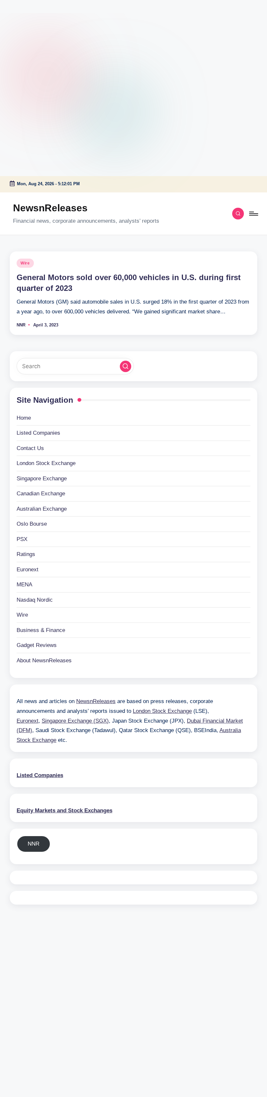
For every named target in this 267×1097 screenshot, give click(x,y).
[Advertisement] (40, 41)
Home (24, 418)
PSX (22, 539)
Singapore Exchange (42, 478)
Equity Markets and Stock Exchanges (64, 810)
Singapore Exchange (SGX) (75, 721)
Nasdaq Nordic (35, 600)
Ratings (26, 554)
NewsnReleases (50, 208)
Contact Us (30, 448)
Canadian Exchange (41, 493)
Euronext (27, 569)
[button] (125, 366)
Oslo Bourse (32, 524)
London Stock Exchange (46, 463)
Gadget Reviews (37, 645)
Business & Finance (41, 630)
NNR (33, 844)
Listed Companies (38, 433)
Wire (25, 263)
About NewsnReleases (44, 660)
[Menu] (253, 213)
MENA (24, 584)
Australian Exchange (42, 509)
